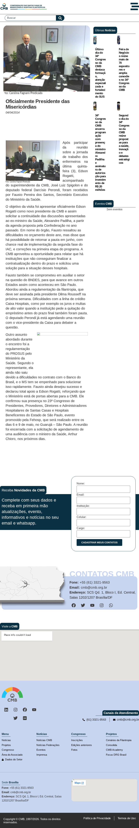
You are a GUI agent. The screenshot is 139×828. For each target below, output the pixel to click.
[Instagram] (15, 709)
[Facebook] (25, 709)
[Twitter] (15, 718)
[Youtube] (34, 709)
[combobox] (30, 18)
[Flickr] (25, 718)
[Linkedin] (6, 709)
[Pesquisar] (60, 18)
